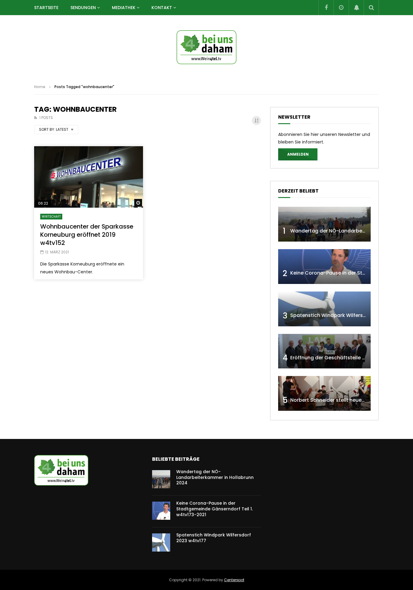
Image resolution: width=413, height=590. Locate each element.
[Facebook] (325, 7)
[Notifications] (356, 7)
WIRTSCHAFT (51, 216)
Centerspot (234, 579)
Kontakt (161, 8)
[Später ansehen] (341, 7)
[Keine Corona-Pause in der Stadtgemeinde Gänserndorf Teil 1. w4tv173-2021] (324, 266)
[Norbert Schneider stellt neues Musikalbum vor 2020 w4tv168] (324, 393)
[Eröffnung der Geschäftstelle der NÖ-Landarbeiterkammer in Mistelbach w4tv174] (324, 351)
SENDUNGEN (83, 8)
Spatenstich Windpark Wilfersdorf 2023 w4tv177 (348, 315)
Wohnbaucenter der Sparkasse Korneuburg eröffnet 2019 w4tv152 (86, 234)
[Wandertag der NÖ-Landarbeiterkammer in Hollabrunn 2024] (324, 224)
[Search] (371, 7)
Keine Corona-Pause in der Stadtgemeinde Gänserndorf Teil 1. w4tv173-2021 (214, 509)
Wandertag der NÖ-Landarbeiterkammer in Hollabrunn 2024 (215, 477)
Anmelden (298, 154)
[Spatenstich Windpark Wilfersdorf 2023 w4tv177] (324, 309)
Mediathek (123, 8)
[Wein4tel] (206, 47)
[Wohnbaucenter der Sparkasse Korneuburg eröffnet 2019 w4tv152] (88, 177)
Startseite (46, 8)
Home (39, 86)
